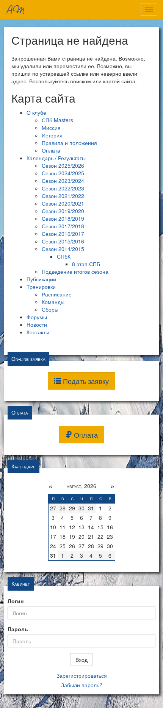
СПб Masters (57, 120)
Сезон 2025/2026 (63, 165)
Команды (53, 302)
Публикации (41, 279)
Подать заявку (85, 381)
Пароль (18, 629)
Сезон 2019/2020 (63, 211)
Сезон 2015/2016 (63, 241)
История (52, 135)
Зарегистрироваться (81, 675)
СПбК (64, 256)
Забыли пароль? (81, 685)
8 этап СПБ (86, 264)
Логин (16, 601)
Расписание (57, 294)
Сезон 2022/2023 (63, 188)
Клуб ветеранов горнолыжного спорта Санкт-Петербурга (15, 9)
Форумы (37, 317)
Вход (81, 659)
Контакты (38, 332)
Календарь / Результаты (56, 158)
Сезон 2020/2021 (63, 203)
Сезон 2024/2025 (63, 173)
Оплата (51, 150)
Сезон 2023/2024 (63, 180)
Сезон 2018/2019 (63, 218)
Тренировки (41, 286)
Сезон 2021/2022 (63, 196)
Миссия (51, 127)
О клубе (36, 112)
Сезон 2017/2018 (63, 226)
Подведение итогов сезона (75, 271)
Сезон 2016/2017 (63, 233)
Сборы (50, 309)
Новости (37, 324)
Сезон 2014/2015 (63, 249)
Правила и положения (69, 143)
